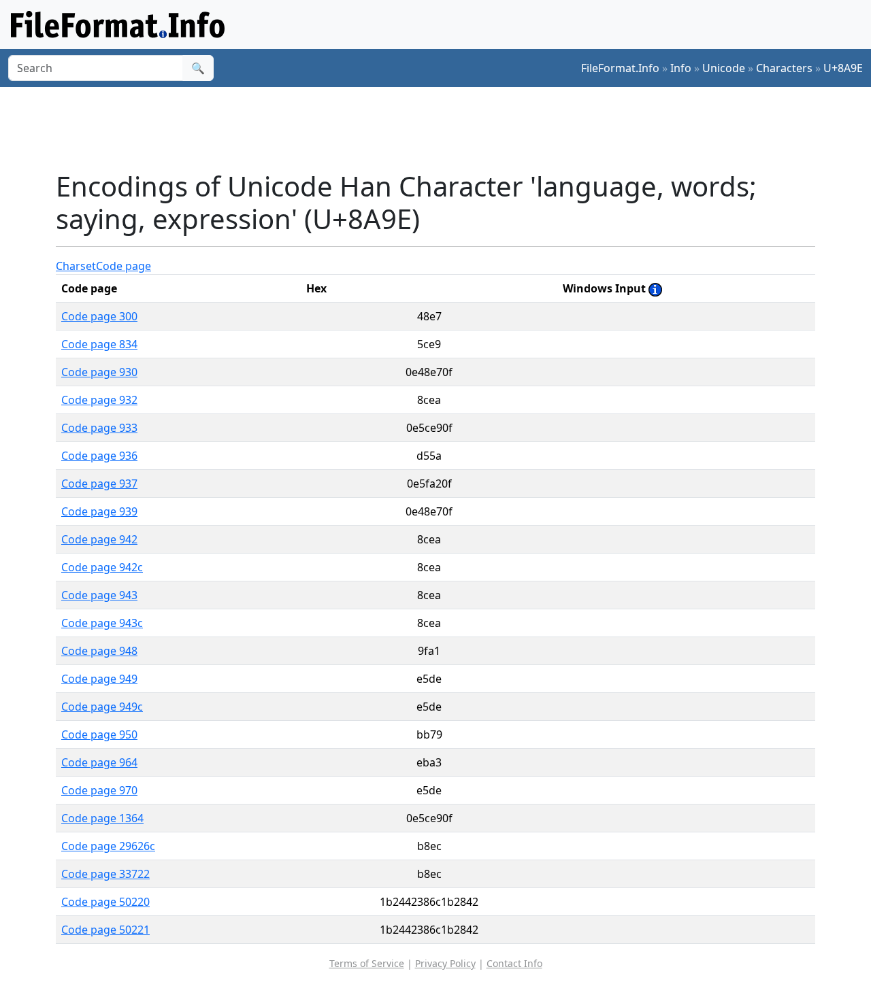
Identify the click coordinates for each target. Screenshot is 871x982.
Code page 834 (99, 344)
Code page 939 (99, 511)
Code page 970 (99, 790)
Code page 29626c (108, 846)
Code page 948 (99, 650)
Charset (76, 265)
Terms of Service (366, 963)
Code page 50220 (105, 901)
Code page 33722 (105, 873)
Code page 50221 (105, 929)
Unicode (723, 68)
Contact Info (514, 963)
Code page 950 (99, 734)
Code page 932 (99, 399)
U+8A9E (843, 68)
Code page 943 (99, 595)
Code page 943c (102, 622)
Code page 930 (99, 372)
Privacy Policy (445, 963)
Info (680, 68)
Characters (784, 68)
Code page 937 (99, 483)
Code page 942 (99, 539)
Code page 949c (102, 706)
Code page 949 (99, 678)
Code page (123, 265)
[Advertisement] (443, 128)
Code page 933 (99, 427)
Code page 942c (102, 567)
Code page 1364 (102, 818)
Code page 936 (99, 455)
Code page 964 (99, 762)
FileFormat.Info (620, 68)
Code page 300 (99, 316)
